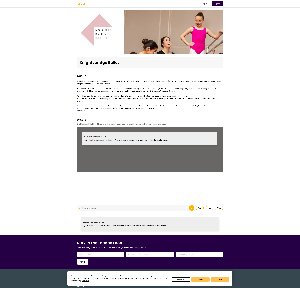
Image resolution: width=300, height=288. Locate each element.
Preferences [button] (85, 281)
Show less (81, 111)
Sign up (82, 262)
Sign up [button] (217, 4)
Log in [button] (204, 4)
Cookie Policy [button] (134, 278)
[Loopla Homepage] (81, 4)
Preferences (181, 279)
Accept (220, 279)
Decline (200, 279)
